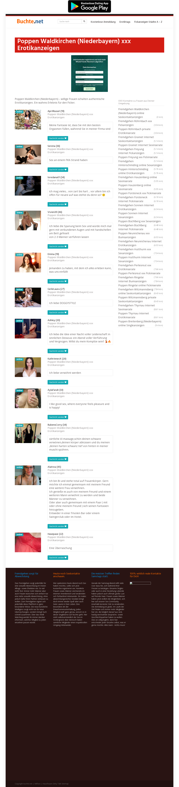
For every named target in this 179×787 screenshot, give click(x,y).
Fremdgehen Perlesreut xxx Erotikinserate (140, 267)
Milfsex (37, 783)
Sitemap (65, 783)
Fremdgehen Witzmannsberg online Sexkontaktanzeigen (140, 291)
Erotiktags (125, 22)
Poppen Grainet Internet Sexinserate (140, 145)
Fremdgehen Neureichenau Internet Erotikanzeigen (140, 243)
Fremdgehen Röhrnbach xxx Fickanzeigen (140, 123)
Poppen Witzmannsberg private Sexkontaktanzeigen (140, 299)
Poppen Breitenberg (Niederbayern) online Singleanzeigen (140, 323)
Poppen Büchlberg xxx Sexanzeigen (140, 221)
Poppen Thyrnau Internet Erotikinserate (140, 315)
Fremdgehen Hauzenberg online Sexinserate (140, 179)
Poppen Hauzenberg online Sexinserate (140, 187)
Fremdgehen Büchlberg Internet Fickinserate (140, 227)
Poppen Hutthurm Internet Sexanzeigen (140, 259)
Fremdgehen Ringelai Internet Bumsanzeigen (140, 279)
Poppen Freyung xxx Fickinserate (140, 157)
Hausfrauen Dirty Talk (52, 783)
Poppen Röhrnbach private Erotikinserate (140, 131)
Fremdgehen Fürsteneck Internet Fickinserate (140, 199)
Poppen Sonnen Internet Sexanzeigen (140, 215)
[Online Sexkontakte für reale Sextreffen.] (30, 22)
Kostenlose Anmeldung (103, 22)
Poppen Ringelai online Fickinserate (140, 285)
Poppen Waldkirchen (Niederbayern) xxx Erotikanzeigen (70, 116)
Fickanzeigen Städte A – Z (148, 22)
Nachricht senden (57, 138)
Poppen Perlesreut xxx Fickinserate (140, 273)
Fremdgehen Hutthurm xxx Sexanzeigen (140, 251)
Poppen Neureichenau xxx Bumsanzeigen (140, 235)
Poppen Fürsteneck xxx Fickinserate (140, 193)
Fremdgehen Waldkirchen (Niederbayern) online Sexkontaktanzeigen (140, 113)
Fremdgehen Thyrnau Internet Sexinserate (140, 307)
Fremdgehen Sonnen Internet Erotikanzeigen (140, 207)
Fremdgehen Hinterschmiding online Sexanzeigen (140, 163)
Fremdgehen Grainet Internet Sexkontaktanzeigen (140, 139)
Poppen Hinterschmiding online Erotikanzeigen (140, 171)
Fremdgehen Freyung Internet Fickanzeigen (140, 151)
